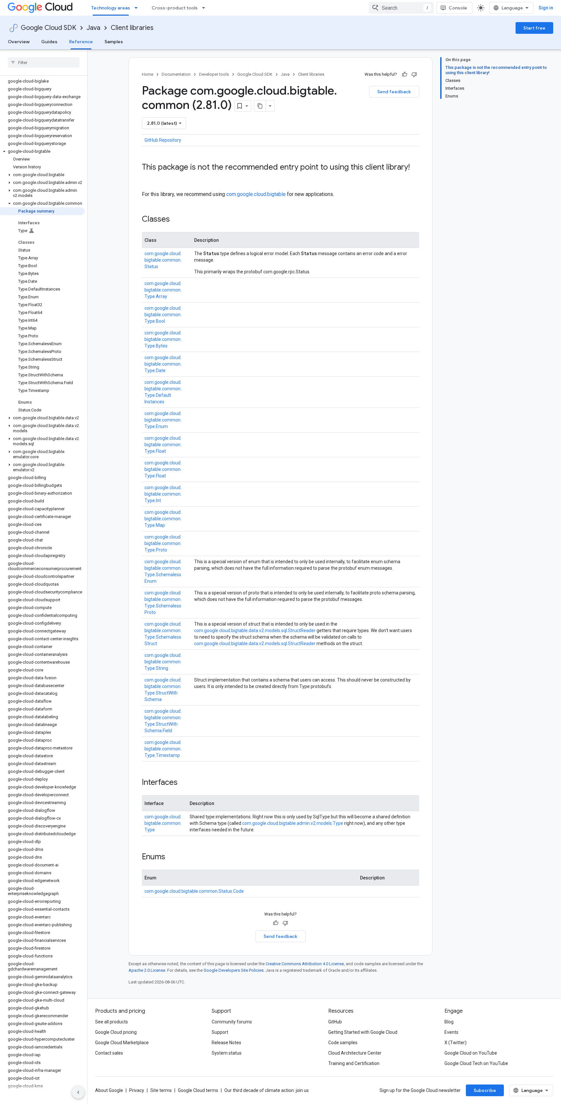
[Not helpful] (414, 74)
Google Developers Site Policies (234, 970)
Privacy (136, 1090)
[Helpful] (404, 74)
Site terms (161, 1090)
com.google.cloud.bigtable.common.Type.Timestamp (162, 749)
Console (458, 8)
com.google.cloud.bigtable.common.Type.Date (162, 364)
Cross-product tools (175, 8)
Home (147, 74)
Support (220, 1032)
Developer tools (214, 74)
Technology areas (110, 8)
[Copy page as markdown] (260, 105)
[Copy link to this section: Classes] (176, 220)
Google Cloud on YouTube (470, 1053)
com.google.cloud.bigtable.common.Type (162, 823)
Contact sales (109, 1053)
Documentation (176, 74)
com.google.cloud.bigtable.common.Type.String (162, 662)
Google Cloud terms (198, 1090)
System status (227, 1053)
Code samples (342, 1042)
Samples (114, 42)
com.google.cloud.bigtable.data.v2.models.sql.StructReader (255, 630)
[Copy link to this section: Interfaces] (184, 783)
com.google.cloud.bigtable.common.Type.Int (162, 494)
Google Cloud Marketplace (122, 1042)
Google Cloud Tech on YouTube (476, 1063)
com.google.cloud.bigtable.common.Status (162, 260)
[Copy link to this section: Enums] (171, 857)
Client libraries (132, 28)
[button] (42, 151)
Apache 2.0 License (147, 970)
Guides (49, 42)
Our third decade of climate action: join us (266, 1090)
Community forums (232, 1021)
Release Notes (226, 1042)
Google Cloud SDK (48, 28)
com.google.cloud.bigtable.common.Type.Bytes (162, 339)
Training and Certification (354, 1063)
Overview (19, 42)
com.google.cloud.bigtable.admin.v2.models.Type (292, 823)
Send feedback (394, 92)
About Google (109, 1090)
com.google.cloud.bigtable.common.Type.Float (162, 444)
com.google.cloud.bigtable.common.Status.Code (194, 891)
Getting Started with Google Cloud (362, 1032)
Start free (534, 28)
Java (93, 28)
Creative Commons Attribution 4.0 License (305, 963)
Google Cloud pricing (116, 1032)
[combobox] (401, 8)
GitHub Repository (162, 140)
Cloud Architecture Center (354, 1053)
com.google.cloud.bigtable (256, 194)
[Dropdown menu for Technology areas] (138, 8)
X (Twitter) (455, 1042)
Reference (81, 42)
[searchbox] (44, 62)
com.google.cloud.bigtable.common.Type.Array (162, 290)
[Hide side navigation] (78, 1092)
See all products (111, 1021)
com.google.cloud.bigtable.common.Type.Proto (162, 543)
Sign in (546, 7)
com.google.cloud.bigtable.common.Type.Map (162, 519)
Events (451, 1032)
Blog (449, 1021)
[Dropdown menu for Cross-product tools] (205, 8)
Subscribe (485, 1090)
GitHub (335, 1021)
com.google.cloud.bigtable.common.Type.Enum (162, 420)
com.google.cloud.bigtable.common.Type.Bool (162, 314)
